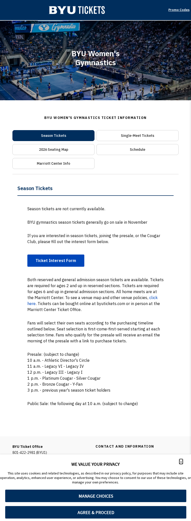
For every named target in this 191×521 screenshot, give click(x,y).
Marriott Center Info (53, 163)
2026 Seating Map (53, 149)
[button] (181, 461)
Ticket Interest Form (56, 260)
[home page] (79, 10)
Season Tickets (53, 135)
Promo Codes (179, 10)
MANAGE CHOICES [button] (96, 496)
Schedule (137, 149)
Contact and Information (125, 446)
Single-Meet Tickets (137, 135)
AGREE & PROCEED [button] (96, 512)
